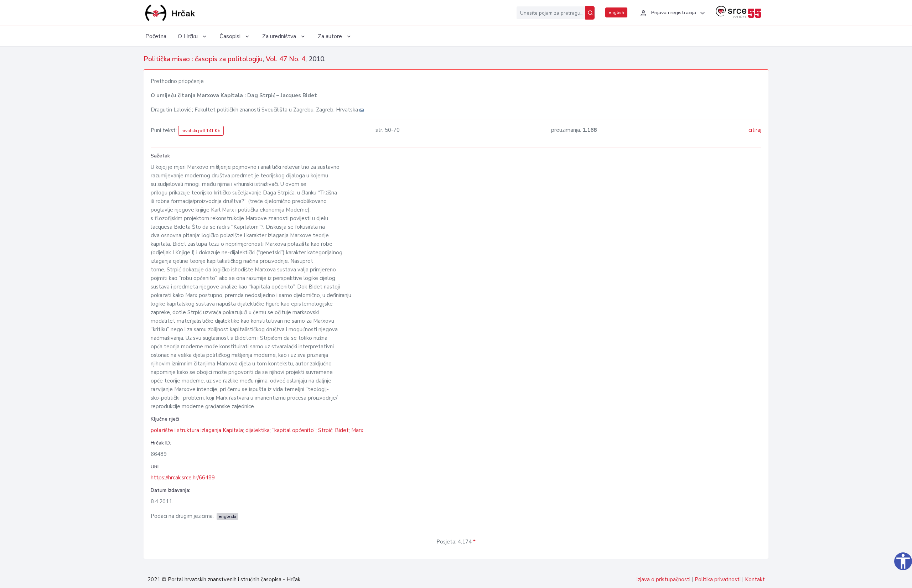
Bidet (342, 430)
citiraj (754, 130)
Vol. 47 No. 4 (285, 59)
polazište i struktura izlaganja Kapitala (197, 430)
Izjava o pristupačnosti (663, 579)
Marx (357, 430)
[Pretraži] (590, 13)
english (616, 12)
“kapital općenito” (294, 430)
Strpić (325, 430)
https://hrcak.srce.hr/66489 (183, 477)
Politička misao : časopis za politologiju (203, 59)
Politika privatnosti (718, 579)
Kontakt (755, 579)
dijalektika (257, 430)
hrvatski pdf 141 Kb (201, 131)
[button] (671, 13)
